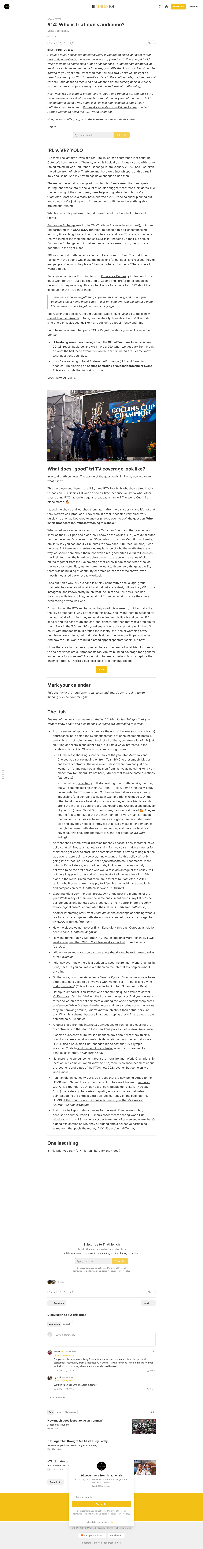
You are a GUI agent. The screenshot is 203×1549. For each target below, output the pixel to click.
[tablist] (60, 1324)
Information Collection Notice (101, 1513)
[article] (101, 1427)
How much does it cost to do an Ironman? (75, 1420)
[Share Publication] (166, 6)
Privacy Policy (124, 1513)
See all (53, 1481)
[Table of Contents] (3, 774)
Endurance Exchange (61, 225)
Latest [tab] (59, 1412)
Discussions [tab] (70, 1412)
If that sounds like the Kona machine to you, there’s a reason (103, 1100)
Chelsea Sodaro (68, 759)
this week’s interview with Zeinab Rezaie (110, 107)
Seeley (57, 1351)
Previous (59, 1302)
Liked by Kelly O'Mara (65, 1355)
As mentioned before (67, 843)
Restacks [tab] (67, 1324)
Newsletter (54, 19)
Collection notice (123, 1527)
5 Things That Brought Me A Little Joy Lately (77, 1441)
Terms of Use (116, 1510)
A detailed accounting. (58, 1424)
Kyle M (57, 1377)
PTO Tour (109, 488)
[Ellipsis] (154, 1351)
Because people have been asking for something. (72, 1445)
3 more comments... (57, 1397)
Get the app (116, 1535)
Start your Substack (94, 1535)
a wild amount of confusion (95, 1048)
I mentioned (120, 898)
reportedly (85, 783)
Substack (86, 1542)
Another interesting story (69, 913)
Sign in (194, 6)
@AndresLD (74, 992)
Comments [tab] (54, 1324)
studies (103, 188)
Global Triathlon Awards (63, 318)
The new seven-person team (105, 764)
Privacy (101, 1527)
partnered (143, 1082)
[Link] (43, 150)
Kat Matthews (132, 755)
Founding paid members (131, 64)
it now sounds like (110, 856)
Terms (110, 1527)
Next (146, 1302)
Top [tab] (51, 1412)
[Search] (160, 6)
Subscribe (178, 6)
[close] (130, 1462)
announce (75, 1077)
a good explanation (65, 1124)
